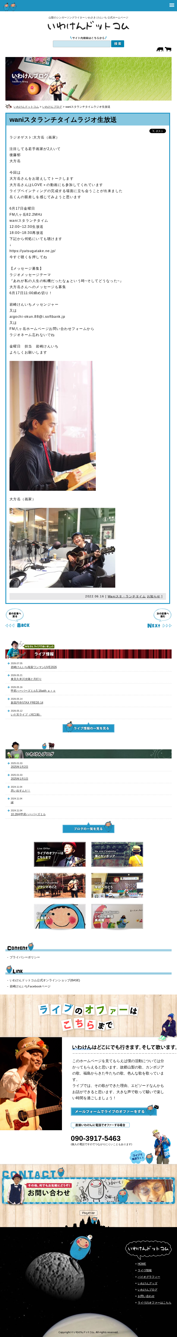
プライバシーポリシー (25, 957)
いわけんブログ (52, 106)
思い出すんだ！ (20, 790)
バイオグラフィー (149, 1276)
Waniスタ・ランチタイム (127, 596)
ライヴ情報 (145, 1270)
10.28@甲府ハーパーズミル (28, 814)
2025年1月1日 (19, 778)
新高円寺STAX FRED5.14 (27, 702)
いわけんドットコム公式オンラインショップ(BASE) (45, 980)
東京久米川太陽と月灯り (26, 679)
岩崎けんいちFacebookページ (30, 986)
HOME (142, 1263)
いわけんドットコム (26, 106)
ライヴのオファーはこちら (154, 1302)
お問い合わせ (146, 1296)
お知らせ (153, 596)
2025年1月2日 (19, 766)
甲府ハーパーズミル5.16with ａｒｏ (33, 690)
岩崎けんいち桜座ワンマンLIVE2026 (34, 667)
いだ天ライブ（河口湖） (26, 714)
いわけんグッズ (147, 1283)
